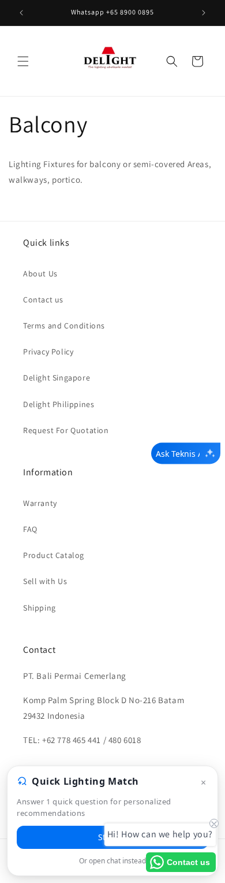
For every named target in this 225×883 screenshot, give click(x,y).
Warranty (40, 503)
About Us (40, 273)
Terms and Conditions (64, 325)
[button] (23, 61)
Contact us (43, 299)
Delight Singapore (56, 377)
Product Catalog (53, 555)
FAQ (30, 529)
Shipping (39, 608)
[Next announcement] (203, 12)
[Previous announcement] (21, 12)
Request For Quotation (66, 430)
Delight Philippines (58, 404)
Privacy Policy (48, 351)
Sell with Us (45, 581)
